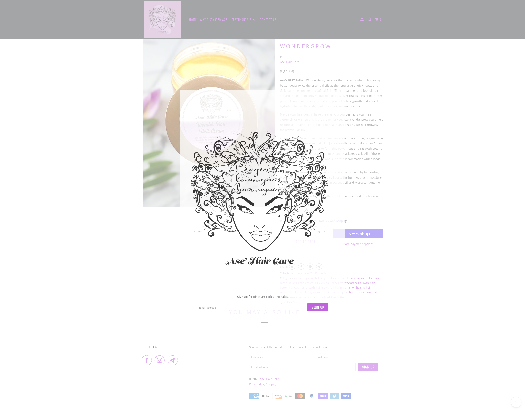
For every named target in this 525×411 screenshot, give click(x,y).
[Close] (339, 93)
